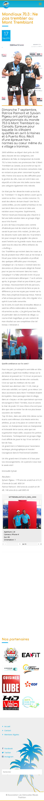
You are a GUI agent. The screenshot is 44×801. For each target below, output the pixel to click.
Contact (7, 730)
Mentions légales (11, 734)
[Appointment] (6, 4)
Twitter (7, 752)
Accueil (7, 726)
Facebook (8, 748)
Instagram (8, 756)
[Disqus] (22, 590)
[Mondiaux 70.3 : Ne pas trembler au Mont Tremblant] (22, 75)
